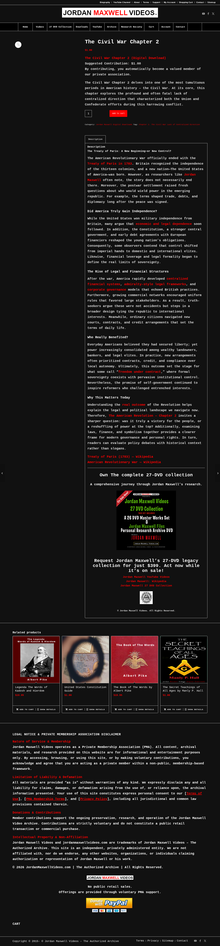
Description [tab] (95, 139)
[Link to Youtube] (203, 13)
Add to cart (118, 113)
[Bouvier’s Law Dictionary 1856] (217, 473)
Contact (200, 2)
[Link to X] (213, 13)
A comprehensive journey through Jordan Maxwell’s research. (146, 484)
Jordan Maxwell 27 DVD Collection (146, 585)
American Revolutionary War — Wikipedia (124, 462)
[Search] (194, 27)
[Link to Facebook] (208, 13)
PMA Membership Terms (45, 799)
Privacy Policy (93, 799)
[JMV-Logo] (110, 14)
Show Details (47, 710)
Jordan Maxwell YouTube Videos (146, 577)
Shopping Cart (186, 2)
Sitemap (211, 2)
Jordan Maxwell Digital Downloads (114, 125)
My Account (170, 2)
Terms (146, 2)
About (137, 2)
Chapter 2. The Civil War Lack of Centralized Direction (169, 125)
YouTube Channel (121, 2)
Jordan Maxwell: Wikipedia (146, 581)
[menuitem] (105, 2)
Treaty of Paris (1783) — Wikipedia (120, 457)
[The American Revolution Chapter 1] (2, 473)
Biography (105, 2)
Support (156, 2)
